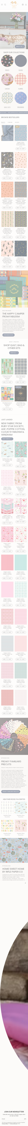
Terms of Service (13, 1123)
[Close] (25, 883)
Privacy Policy (5, 1123)
